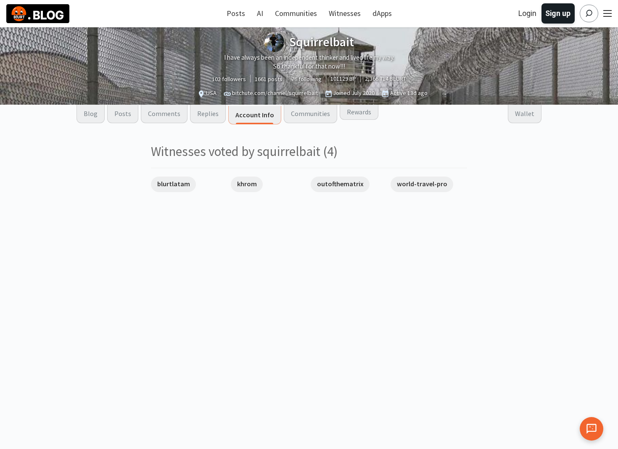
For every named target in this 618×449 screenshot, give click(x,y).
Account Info (254, 115)
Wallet (524, 113)
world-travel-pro (422, 184)
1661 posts (269, 79)
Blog (91, 113)
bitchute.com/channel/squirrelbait (275, 93)
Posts (236, 13)
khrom (247, 184)
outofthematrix (340, 184)
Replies (208, 113)
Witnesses (345, 13)
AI (260, 13)
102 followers (229, 79)
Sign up (557, 13)
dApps (382, 13)
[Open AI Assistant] (591, 429)
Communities (296, 13)
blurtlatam (173, 184)
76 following (306, 79)
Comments (164, 113)
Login (527, 13)
